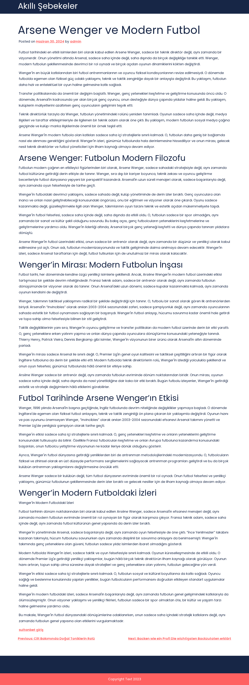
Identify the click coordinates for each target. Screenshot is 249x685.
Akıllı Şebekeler (48, 6)
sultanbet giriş (31, 629)
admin (75, 41)
